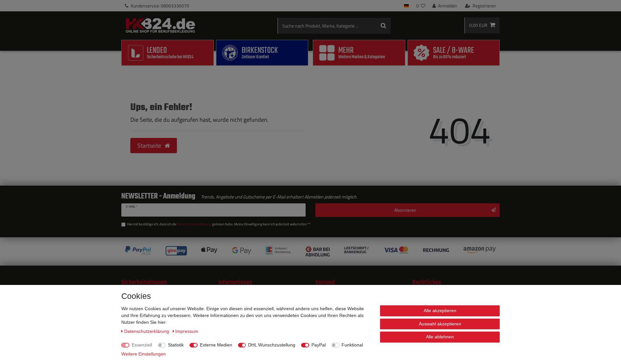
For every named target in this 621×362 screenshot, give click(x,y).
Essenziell (142, 344)
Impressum (186, 331)
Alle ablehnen (440, 336)
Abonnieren (405, 210)
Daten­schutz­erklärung (147, 331)
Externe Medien (216, 344)
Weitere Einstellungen (143, 353)
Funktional (352, 344)
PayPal (318, 344)
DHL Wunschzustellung (271, 344)
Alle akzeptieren (440, 310)
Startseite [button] (149, 145)
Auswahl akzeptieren (440, 323)
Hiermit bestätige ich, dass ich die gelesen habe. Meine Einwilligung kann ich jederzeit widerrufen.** (218, 224)
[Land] (406, 5)
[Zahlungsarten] (310, 251)
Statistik (176, 344)
